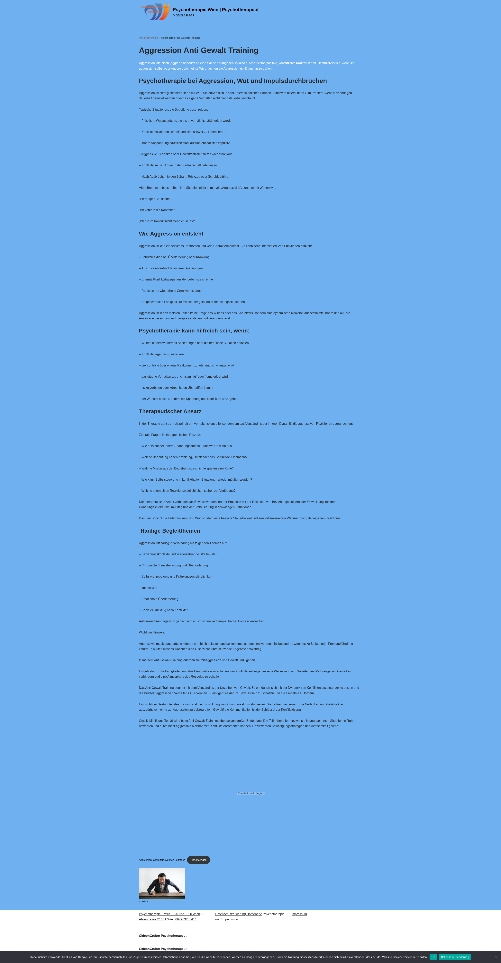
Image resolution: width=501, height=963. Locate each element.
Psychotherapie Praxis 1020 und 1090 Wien (169, 914)
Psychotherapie (148, 37)
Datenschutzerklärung (455, 957)
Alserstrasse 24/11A (153, 919)
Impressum (299, 914)
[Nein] (496, 957)
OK (433, 957)
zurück (143, 901)
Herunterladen (198, 859)
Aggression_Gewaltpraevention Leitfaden (162, 859)
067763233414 (185, 919)
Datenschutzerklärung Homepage (238, 914)
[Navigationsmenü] (357, 12)
